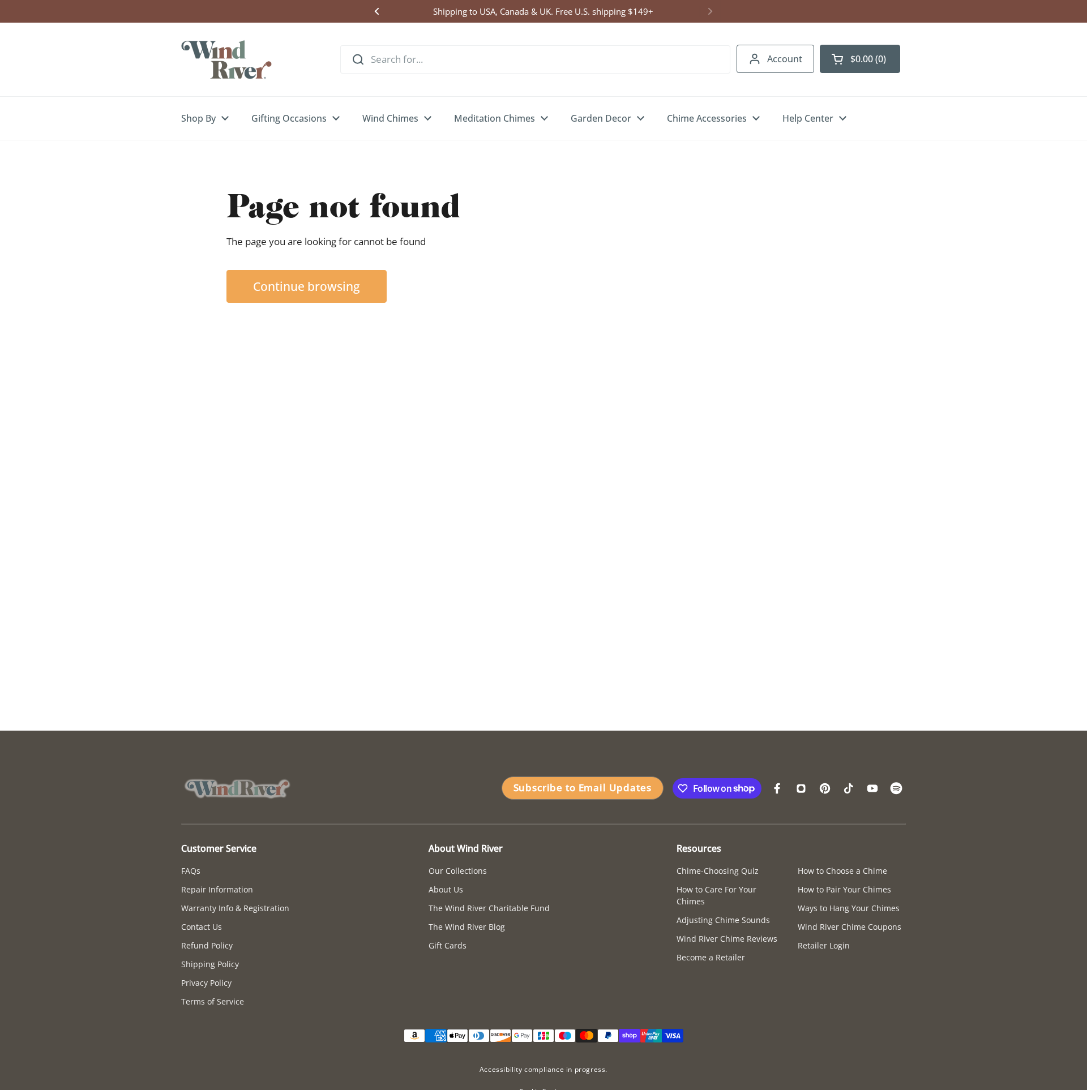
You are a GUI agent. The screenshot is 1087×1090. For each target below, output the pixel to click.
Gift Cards (448, 945)
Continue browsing (306, 286)
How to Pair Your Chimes (844, 889)
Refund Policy (207, 945)
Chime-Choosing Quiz (718, 870)
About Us (446, 889)
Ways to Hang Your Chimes (849, 908)
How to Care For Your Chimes (716, 895)
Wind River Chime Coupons (849, 926)
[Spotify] (896, 788)
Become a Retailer (711, 957)
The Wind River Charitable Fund (489, 908)
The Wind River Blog (467, 926)
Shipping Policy (210, 964)
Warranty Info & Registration (235, 908)
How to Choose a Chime (842, 870)
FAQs (190, 870)
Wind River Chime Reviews (727, 938)
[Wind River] (226, 59)
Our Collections (458, 870)
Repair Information (217, 889)
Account (784, 59)
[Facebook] (777, 788)
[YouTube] (872, 788)
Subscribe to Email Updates (582, 787)
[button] (860, 59)
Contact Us (201, 926)
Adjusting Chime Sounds (723, 920)
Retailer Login (824, 945)
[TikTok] (848, 788)
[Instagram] (801, 788)
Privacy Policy (206, 982)
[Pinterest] (825, 788)
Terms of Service (212, 1001)
